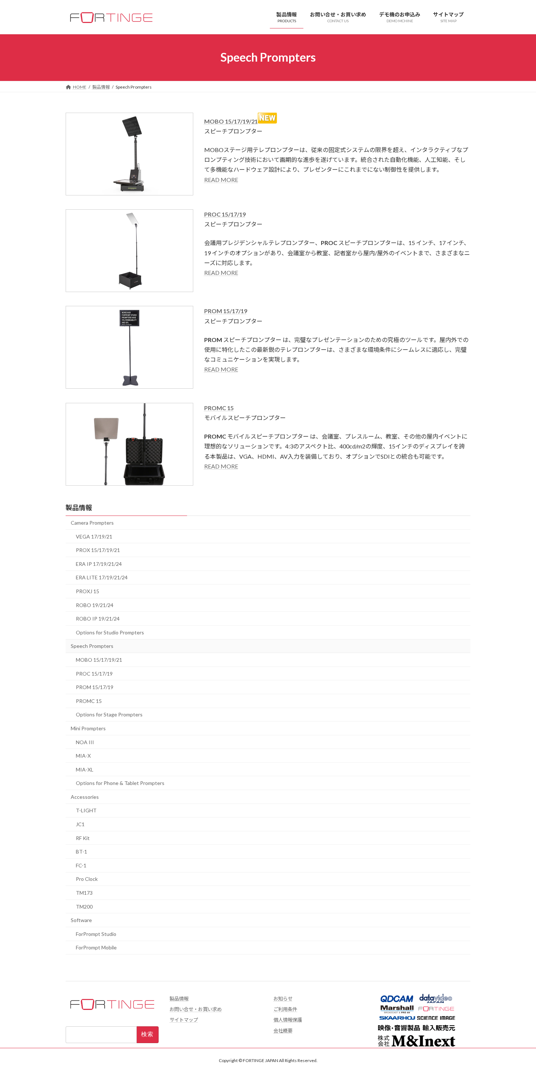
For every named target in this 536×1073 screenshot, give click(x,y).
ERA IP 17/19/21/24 (99, 564)
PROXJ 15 (87, 591)
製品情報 (79, 508)
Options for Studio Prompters (110, 632)
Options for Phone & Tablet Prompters (120, 783)
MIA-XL (84, 769)
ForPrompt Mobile (96, 947)
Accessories (85, 797)
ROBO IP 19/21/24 (98, 618)
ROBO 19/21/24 (94, 605)
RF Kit (83, 838)
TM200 (84, 906)
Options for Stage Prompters (109, 714)
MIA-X (83, 756)
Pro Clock (87, 879)
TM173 (84, 893)
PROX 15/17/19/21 (98, 550)
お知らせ (282, 999)
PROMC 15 (219, 407)
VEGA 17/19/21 (94, 536)
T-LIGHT (86, 810)
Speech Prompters (92, 646)
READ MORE (221, 179)
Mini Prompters (88, 728)
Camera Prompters (92, 523)
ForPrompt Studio (96, 934)
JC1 (80, 824)
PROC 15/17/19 (94, 673)
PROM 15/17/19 (225, 310)
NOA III (85, 742)
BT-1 (81, 851)
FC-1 (81, 865)
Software (81, 920)
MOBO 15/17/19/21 (231, 121)
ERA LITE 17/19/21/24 (102, 577)
